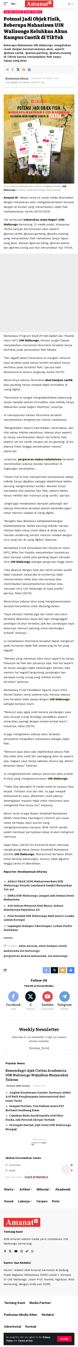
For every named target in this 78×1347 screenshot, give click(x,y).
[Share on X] (17, 70)
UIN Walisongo (13, 12)
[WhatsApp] (32, 1251)
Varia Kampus (33, 12)
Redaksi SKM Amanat (18, 1086)
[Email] (23, 70)
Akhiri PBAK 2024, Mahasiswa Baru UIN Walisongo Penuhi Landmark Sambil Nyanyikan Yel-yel (38, 885)
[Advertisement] (39, 293)
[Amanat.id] (39, 3)
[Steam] (27, 1251)
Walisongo (11, 224)
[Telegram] (64, 1001)
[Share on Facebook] (12, 70)
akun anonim (28, 946)
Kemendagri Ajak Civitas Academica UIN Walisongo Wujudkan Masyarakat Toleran (36, 1075)
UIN (61, 219)
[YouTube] (16, 1251)
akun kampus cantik (59, 380)
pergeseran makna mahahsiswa (39, 459)
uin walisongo (58, 956)
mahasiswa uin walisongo (22, 950)
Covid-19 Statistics (36, 1177)
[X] (30, 1001)
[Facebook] (13, 1001)
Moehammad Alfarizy (16, 78)
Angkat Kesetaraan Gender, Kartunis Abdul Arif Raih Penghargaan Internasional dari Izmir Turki (38, 1096)
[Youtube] (48, 1001)
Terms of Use (25, 1341)
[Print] (29, 70)
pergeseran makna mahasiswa (25, 956)
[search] (61, 4)
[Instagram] (21, 1251)
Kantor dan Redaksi (17, 1262)
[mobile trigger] (7, 3)
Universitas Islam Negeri (40, 219)
